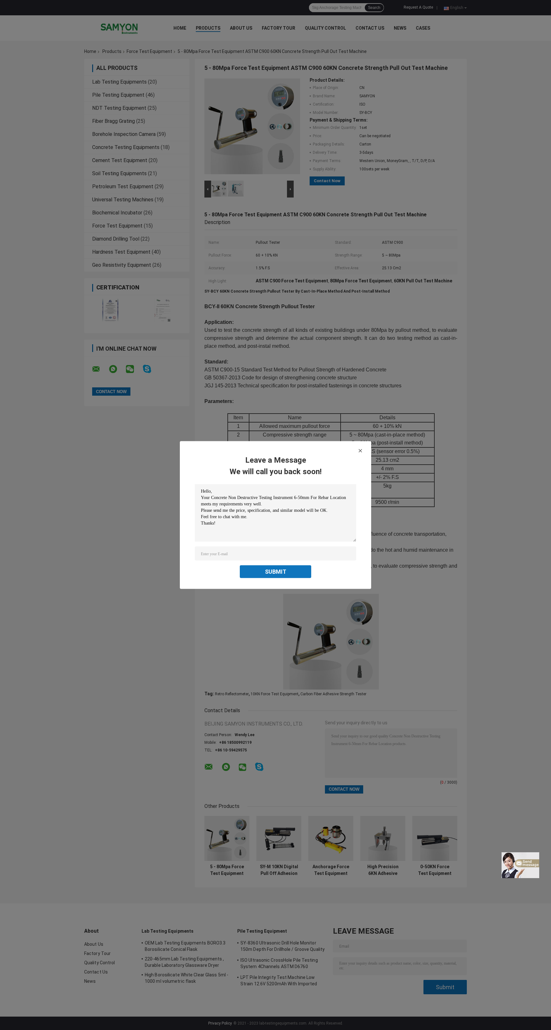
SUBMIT (275, 571)
